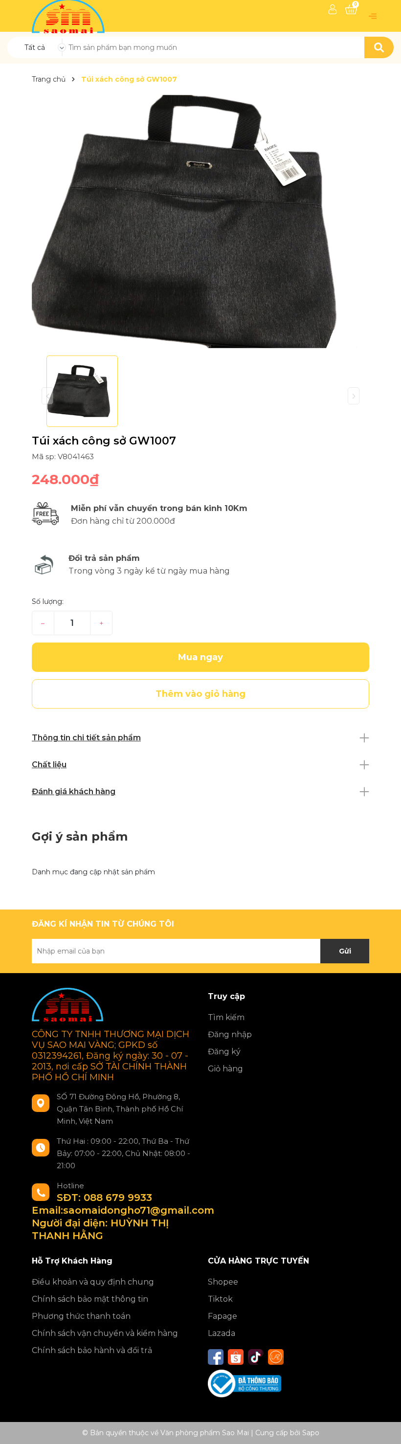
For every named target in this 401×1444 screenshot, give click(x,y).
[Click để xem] (200, 221)
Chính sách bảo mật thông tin (90, 1299)
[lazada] (276, 1357)
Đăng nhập (230, 1034)
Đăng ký (224, 1051)
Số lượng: (48, 601)
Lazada (221, 1333)
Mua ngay (200, 657)
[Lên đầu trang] (384, 1427)
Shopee (223, 1282)
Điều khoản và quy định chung (93, 1282)
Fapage (222, 1316)
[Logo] (69, 15)
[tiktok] (256, 1357)
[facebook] (215, 1357)
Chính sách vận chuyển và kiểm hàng (105, 1333)
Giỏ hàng (225, 1068)
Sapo (310, 1432)
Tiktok (220, 1299)
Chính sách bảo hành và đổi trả (92, 1350)
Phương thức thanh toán (81, 1316)
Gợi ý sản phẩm (80, 836)
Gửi (345, 951)
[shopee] (236, 1357)
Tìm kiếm (226, 1017)
